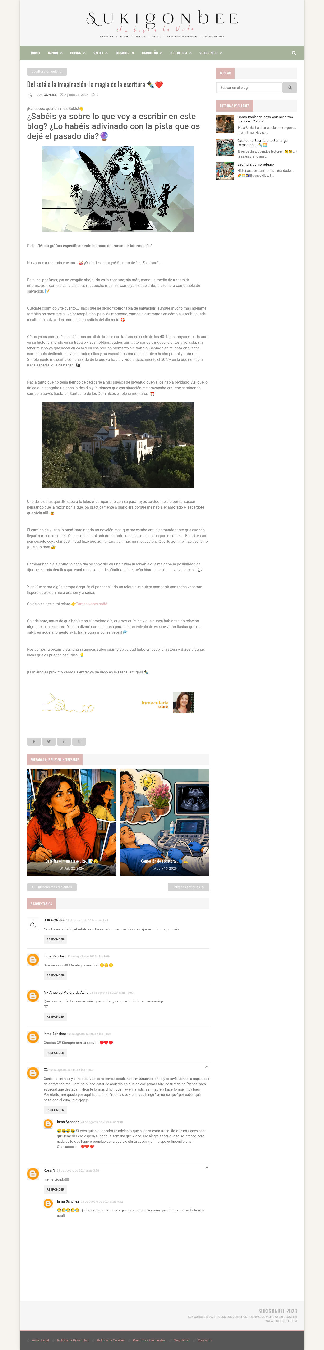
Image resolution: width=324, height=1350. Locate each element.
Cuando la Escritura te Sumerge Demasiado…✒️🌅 (262, 143)
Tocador (123, 52)
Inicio (35, 52)
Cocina (75, 52)
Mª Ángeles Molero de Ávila (66, 992)
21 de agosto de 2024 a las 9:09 (88, 956)
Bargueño (150, 52)
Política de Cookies (110, 1340)
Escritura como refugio (255, 164)
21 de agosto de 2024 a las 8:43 (87, 920)
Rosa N (49, 1170)
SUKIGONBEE (54, 920)
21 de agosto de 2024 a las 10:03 (112, 992)
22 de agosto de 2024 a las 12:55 (71, 1070)
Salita (98, 52)
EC (46, 1070)
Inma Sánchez (55, 956)
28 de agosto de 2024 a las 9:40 (102, 1122)
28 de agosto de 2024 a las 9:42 (102, 1201)
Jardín (53, 52)
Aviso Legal (40, 1340)
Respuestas (206, 1068)
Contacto (204, 1340)
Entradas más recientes (54, 887)
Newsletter (181, 1340)
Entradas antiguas (186, 887)
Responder (55, 939)
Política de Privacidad (72, 1340)
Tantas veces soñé (91, 604)
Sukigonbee (208, 52)
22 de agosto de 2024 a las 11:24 (89, 1034)
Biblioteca (178, 52)
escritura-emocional (47, 71)
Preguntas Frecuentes (148, 1340)
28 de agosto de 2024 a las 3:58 (78, 1170)
